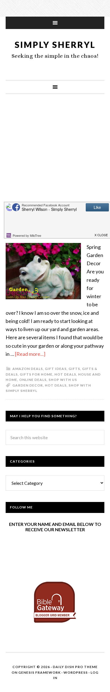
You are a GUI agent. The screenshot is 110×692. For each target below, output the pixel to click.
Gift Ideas (56, 369)
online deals (33, 380)
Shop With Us (63, 380)
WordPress (75, 672)
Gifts (74, 369)
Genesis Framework (39, 672)
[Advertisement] (55, 160)
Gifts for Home (36, 374)
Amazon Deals (27, 369)
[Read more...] (30, 354)
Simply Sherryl (55, 44)
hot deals (65, 374)
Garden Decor (27, 385)
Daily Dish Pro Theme (75, 667)
